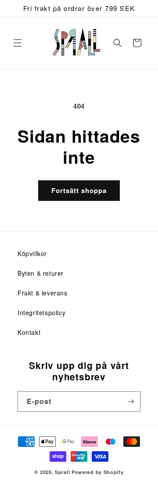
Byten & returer (41, 273)
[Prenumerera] (130, 401)
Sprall (62, 472)
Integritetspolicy (41, 312)
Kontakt (29, 332)
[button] (17, 43)
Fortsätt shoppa (79, 190)
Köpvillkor (32, 253)
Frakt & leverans (43, 292)
